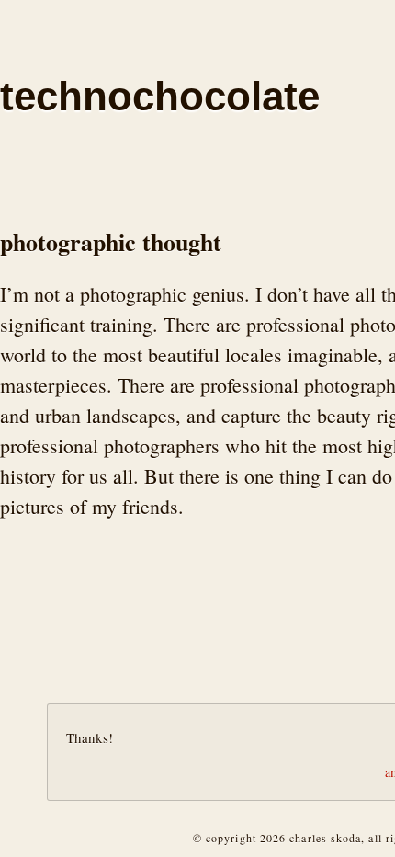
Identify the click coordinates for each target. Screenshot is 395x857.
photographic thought (110, 241)
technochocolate (160, 96)
